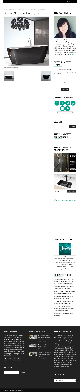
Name (65, 82)
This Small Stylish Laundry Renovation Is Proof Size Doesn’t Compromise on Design (64, 308)
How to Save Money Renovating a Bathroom (64, 314)
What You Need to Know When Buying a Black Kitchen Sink (44, 354)
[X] (72, 1)
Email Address (59, 74)
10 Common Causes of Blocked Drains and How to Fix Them (63, 302)
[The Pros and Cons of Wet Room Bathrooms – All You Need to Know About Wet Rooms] (33, 337)
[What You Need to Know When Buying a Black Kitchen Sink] (33, 354)
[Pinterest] (69, 1)
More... (72, 54)
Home (5, 9)
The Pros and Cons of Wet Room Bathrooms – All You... (44, 337)
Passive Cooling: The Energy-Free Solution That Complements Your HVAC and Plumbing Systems (64, 281)
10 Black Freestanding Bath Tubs (18, 9)
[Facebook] (65, 1)
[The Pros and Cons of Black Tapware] (33, 345)
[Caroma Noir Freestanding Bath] (26, 65)
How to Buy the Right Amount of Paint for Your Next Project (64, 297)
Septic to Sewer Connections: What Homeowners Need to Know (64, 292)
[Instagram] (67, 1)
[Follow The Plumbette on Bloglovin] (65, 114)
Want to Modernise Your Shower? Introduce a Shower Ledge (64, 287)
